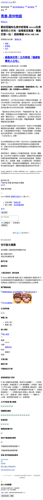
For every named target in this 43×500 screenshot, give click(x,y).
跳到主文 (4, 22)
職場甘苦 (18, 39)
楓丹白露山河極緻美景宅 (8, 466)
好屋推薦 (3, 463)
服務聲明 (22, 477)
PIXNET (9, 475)
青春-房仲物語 (11, 16)
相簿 (6, 43)
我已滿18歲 (5, 496)
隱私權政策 (37, 475)
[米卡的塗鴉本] (7, 303)
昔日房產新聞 (19, 205)
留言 (18, 196)
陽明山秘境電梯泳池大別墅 (8, 469)
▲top (3, 208)
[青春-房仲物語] (2, 461)
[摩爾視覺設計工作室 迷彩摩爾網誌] (12, 292)
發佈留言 (4, 225)
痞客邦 (13, 196)
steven (3, 185)
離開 (12, 496)
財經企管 (17, 202)
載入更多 (4, 212)
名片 (6, 48)
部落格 (7, 46)
